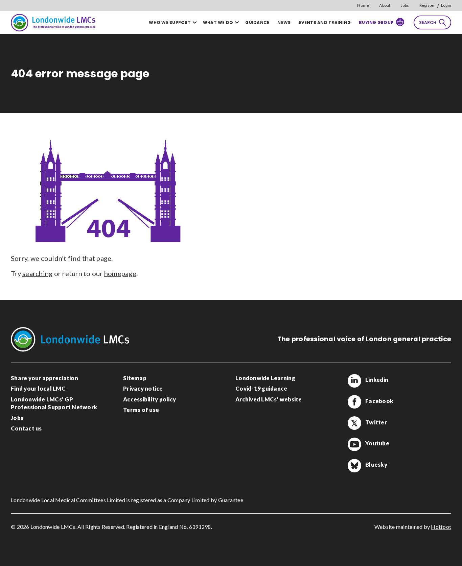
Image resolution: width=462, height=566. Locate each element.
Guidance (257, 22)
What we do (218, 22)
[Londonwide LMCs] (53, 22)
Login (446, 5)
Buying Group (376, 22)
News (284, 22)
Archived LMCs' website (268, 399)
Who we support (170, 22)
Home (363, 5)
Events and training (325, 22)
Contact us (26, 428)
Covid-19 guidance (261, 388)
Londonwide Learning (265, 378)
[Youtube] (354, 444)
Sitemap (134, 378)
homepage (120, 273)
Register (427, 5)
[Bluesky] (354, 465)
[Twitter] (354, 423)
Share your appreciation (44, 378)
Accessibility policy (149, 399)
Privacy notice (143, 388)
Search (427, 22)
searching (37, 273)
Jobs (405, 5)
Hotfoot (441, 526)
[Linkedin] (354, 381)
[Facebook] (354, 402)
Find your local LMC (38, 388)
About (384, 5)
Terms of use (141, 409)
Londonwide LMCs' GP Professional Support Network (54, 403)
